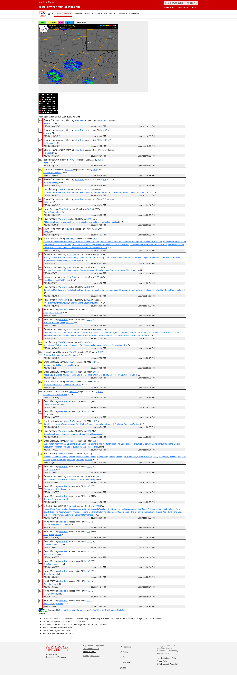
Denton (164, 332)
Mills (79, 332)
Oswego (47, 355)
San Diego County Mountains (88, 289)
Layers (42, 22)
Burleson (71, 459)
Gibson (58, 312)
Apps (57, 13)
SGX (88, 287)
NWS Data (109, 13)
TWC (97, 505)
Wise (45, 332)
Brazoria (148, 456)
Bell (53, 192)
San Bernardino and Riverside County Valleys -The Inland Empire (130, 289)
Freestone (70, 192)
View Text (79, 120)
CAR (95, 169)
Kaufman (87, 335)
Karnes (57, 433)
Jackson (173, 456)
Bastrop (70, 221)
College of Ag (51, 654)
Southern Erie (61, 394)
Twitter (125, 652)
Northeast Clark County (127, 270)
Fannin (137, 332)
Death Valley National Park (69, 260)
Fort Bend (61, 459)
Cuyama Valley (103, 345)
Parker (66, 335)
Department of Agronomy (56, 657)
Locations (52, 22)
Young (143, 332)
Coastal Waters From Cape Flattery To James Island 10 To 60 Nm (100, 244)
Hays (63, 433)
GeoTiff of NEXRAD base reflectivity (108, 610)
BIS (104, 149)
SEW (95, 238)
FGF (105, 120)
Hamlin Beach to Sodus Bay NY (84, 374)
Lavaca (88, 221)
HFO (95, 421)
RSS (124, 667)
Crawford (47, 544)
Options (69, 22)
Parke (60, 603)
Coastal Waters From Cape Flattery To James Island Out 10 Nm (71, 241)
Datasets (77, 13)
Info (86, 13)
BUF (100, 159)
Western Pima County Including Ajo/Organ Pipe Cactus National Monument (132, 508)
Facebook (126, 647)
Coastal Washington (52, 172)
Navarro (133, 335)
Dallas (79, 335)
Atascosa (98, 433)
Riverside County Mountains (55, 302)
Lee (82, 221)
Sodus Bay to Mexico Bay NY (56, 374)
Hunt (177, 332)
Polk (179, 456)
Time (61, 22)
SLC (95, 228)
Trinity (155, 456)
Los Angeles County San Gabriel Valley (79, 345)
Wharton (85, 456)
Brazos (140, 456)
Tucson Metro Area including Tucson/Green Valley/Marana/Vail (70, 508)
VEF (97, 254)
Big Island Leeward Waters (55, 424)
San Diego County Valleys (171, 289)
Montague (113, 332)
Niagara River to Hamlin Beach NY (58, 364)
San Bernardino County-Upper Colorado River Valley (81, 257)
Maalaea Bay (73, 424)
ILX (88, 496)
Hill (127, 335)
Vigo (45, 583)
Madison (47, 456)
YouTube (126, 662)
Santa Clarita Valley (52, 345)
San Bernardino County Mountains (84, 302)
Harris (78, 456)
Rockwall (53, 332)
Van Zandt (146, 192)
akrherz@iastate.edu (91, 655)
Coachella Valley (87, 479)
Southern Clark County (53, 270)
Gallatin (69, 322)
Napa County (73, 479)
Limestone (95, 192)
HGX (88, 453)
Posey (51, 312)
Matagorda (163, 456)
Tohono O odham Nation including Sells (98, 511)
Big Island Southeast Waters (127, 424)
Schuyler (47, 499)
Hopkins (47, 192)
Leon (110, 192)
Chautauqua (48, 394)
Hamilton (86, 332)
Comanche (71, 332)
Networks (96, 13)
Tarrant (73, 335)
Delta (138, 192)
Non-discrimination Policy (167, 658)
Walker (72, 456)
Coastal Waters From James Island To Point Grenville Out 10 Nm (78, 247)
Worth (46, 212)
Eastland (62, 332)
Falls (88, 192)
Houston (88, 459)
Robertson (123, 192)
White (62, 322)
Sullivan (47, 554)
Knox (45, 312)
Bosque (121, 335)
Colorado (80, 459)
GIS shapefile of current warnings (71, 610)
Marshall (47, 123)
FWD (88, 189)
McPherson (48, 143)
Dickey (55, 182)
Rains (104, 192)
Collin (171, 332)
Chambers (56, 456)
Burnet (57, 221)
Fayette (114, 221)
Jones (46, 133)
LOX (88, 342)
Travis (77, 221)
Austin (53, 459)
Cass (68, 499)
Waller (93, 456)
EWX (88, 218)
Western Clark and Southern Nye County (98, 270)
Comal (83, 433)
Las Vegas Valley (71, 270)
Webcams (133, 13)
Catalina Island (118, 345)
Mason (58, 534)
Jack (149, 332)
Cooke (121, 332)
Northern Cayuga (68, 355)
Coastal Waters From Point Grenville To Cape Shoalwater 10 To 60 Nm (131, 241)
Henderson (80, 192)
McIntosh (47, 152)
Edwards (47, 322)
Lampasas (95, 332)
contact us (169, 7)
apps (194, 7)
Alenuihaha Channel (105, 424)
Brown (55, 499)
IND (88, 309)
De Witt (90, 433)
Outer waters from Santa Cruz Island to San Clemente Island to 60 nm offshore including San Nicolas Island (90, 443)
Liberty (65, 456)
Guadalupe (48, 433)
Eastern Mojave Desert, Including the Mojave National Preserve (144, 257)
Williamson (48, 221)
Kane (45, 231)
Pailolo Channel (87, 424)
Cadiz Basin (110, 257)
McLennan (142, 335)
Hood (100, 335)
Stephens (47, 335)
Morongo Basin (50, 257)
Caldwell (96, 221)
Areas (66, 13)
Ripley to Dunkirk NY (52, 384)
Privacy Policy (162, 661)
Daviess (64, 489)
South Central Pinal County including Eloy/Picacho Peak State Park (147, 511)
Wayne (46, 162)
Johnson (156, 332)
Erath (94, 335)
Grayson (129, 332)
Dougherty (54, 212)
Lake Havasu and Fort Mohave (56, 280)
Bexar (69, 433)
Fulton (51, 534)
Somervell (108, 335)
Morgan (62, 499)
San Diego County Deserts (55, 479)
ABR (105, 130)
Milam (115, 192)
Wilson (76, 433)
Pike (58, 489)
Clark (45, 593)
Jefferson (56, 355)
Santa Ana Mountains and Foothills (58, 289)
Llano (63, 221)
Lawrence (47, 404)
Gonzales (105, 221)
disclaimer (183, 7)
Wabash (55, 322)
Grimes (112, 456)
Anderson (60, 192)
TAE (89, 209)
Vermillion (47, 603)
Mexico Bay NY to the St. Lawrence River (117, 374)
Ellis (115, 335)
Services (121, 13)
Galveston (131, 456)
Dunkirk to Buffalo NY (72, 384)
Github (125, 657)
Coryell (104, 332)
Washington (121, 456)
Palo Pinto (57, 335)
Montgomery (102, 456)
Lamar (132, 192)
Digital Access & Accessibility (168, 664)
